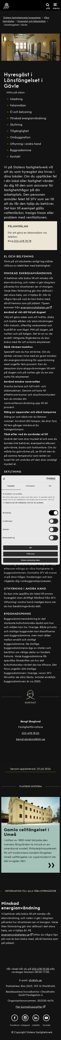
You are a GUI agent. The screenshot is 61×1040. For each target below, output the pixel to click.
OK (30, 548)
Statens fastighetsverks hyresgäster (22, 18)
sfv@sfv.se (35, 980)
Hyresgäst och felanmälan (31, 21)
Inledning (16, 99)
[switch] (53, 521)
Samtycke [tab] (10, 486)
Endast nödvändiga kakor (30, 560)
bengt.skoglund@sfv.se (30, 739)
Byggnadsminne (20, 150)
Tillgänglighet (19, 131)
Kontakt (15, 156)
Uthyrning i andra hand (25, 144)
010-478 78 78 (22, 241)
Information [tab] (30, 486)
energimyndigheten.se (35, 307)
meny (56, 8)
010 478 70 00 (40, 969)
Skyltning (16, 124)
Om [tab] (50, 486)
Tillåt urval (30, 554)
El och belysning (21, 112)
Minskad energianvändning (28, 118)
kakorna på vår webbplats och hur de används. (25, 503)
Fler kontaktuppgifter (29, 1007)
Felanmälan (18, 105)
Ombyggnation (20, 137)
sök (48, 8)
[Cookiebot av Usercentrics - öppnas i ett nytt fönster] (44, 479)
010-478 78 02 (30, 733)
